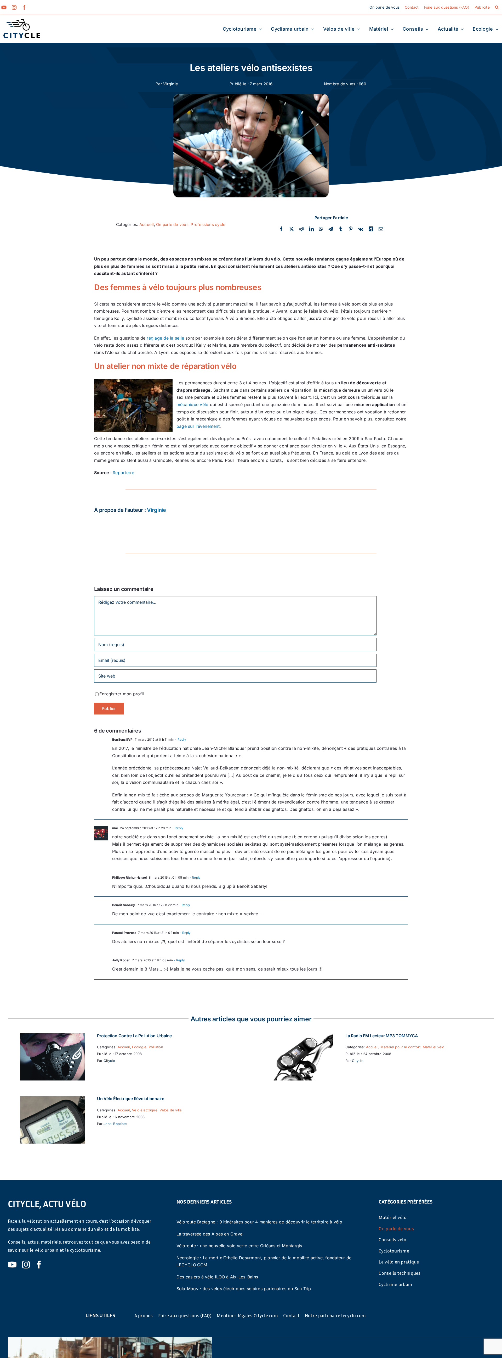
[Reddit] (301, 229)
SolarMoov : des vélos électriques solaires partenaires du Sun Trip (243, 1288)
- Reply (180, 739)
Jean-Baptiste (115, 1124)
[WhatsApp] (321, 229)
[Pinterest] (351, 229)
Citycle (109, 1060)
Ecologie (139, 1047)
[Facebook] (281, 229)
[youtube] (4, 7)
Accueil (146, 224)
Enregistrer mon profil (121, 693)
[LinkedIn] (311, 229)
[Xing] (371, 229)
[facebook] (24, 7)
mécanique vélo (192, 404)
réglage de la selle (165, 338)
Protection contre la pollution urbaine (134, 1035)
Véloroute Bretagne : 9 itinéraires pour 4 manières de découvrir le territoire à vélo (259, 1221)
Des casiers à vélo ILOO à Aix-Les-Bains (217, 1276)
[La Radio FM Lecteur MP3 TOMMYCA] (301, 1036)
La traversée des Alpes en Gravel (210, 1234)
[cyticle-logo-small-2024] (21, 21)
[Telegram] (331, 229)
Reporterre (123, 472)
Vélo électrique (144, 1110)
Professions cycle (208, 224)
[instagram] (14, 7)
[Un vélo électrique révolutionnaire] (52, 1099)
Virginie (170, 83)
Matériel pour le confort (400, 1047)
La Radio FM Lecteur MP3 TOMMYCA (381, 1035)
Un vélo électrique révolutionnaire (130, 1098)
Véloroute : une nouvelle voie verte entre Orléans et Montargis (239, 1245)
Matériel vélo (433, 1047)
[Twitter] (291, 229)
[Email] (381, 229)
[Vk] (361, 229)
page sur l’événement (198, 426)
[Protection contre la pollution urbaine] (52, 1036)
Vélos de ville (170, 1110)
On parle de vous (172, 224)
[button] (497, 7)
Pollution (156, 1047)
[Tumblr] (341, 229)
